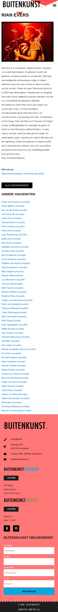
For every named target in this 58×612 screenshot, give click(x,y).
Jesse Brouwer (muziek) (13, 259)
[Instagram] (16, 528)
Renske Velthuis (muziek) (13, 292)
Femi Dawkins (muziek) (13, 226)
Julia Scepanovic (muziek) (14, 267)
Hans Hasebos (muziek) (13, 361)
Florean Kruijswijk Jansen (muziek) (18, 349)
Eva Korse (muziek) (11, 353)
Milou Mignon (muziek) (12, 271)
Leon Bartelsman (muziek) (14, 234)
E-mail (6, 578)
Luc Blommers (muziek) (13, 279)
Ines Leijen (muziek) (11, 345)
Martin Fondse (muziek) (13, 370)
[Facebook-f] (7, 528)
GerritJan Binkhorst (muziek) (15, 406)
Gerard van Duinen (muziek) (15, 374)
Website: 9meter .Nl (29, 609)
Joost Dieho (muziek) (11, 390)
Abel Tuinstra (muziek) (12, 288)
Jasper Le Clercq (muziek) (14, 394)
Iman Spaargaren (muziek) (14, 324)
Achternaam (9, 567)
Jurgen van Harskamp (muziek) (16, 300)
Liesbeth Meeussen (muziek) (15, 337)
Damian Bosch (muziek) (13, 222)
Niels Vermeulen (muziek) (14, 316)
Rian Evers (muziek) (11, 243)
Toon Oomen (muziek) (12, 333)
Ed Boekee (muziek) (11, 402)
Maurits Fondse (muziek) (13, 365)
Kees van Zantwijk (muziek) (15, 304)
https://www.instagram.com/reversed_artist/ (22, 173)
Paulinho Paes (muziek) (13, 296)
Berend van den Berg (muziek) (16, 410)
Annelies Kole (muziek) (12, 251)
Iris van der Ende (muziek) (14, 210)
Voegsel (7, 556)
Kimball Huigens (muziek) (13, 357)
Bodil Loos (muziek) (11, 239)
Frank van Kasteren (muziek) (15, 202)
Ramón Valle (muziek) (12, 275)
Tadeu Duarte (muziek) (12, 386)
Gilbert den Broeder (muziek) (15, 398)
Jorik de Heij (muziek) (12, 284)
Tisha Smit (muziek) (11, 230)
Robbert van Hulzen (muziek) (15, 263)
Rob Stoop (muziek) (11, 320)
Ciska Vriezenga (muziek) (14, 312)
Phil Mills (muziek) (10, 341)
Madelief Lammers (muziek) (15, 247)
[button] (54, 5)
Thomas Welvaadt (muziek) (14, 308)
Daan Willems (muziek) (12, 206)
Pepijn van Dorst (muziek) (14, 382)
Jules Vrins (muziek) (11, 218)
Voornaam (8, 545)
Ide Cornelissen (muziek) (13, 255)
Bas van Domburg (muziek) (14, 378)
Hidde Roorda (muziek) (12, 329)
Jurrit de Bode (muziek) (12, 214)
